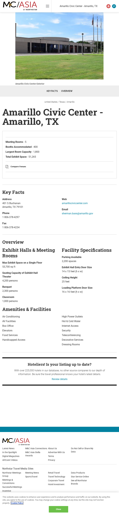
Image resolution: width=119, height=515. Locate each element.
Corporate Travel (56, 480)
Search (114, 6)
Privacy (51, 460)
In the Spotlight (9, 452)
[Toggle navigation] (47, 6)
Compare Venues (18, 166)
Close (58, 509)
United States (50, 102)
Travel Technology (56, 476)
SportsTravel (31, 476)
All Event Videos (10, 460)
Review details (59, 379)
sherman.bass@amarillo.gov (77, 213)
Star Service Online (80, 476)
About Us (52, 448)
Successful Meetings (12, 487)
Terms (51, 456)
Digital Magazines (10, 456)
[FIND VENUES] (108, 6)
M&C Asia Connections (36, 448)
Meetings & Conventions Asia (20, 6)
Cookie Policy (17, 503)
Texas (62, 102)
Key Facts (52, 91)
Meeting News (32, 472)
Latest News (8, 448)
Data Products (78, 472)
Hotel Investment (56, 484)
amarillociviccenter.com (75, 203)
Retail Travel (54, 472)
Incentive (6, 491)
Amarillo (71, 102)
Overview (67, 91)
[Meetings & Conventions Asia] (22, 441)
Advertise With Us (56, 452)
